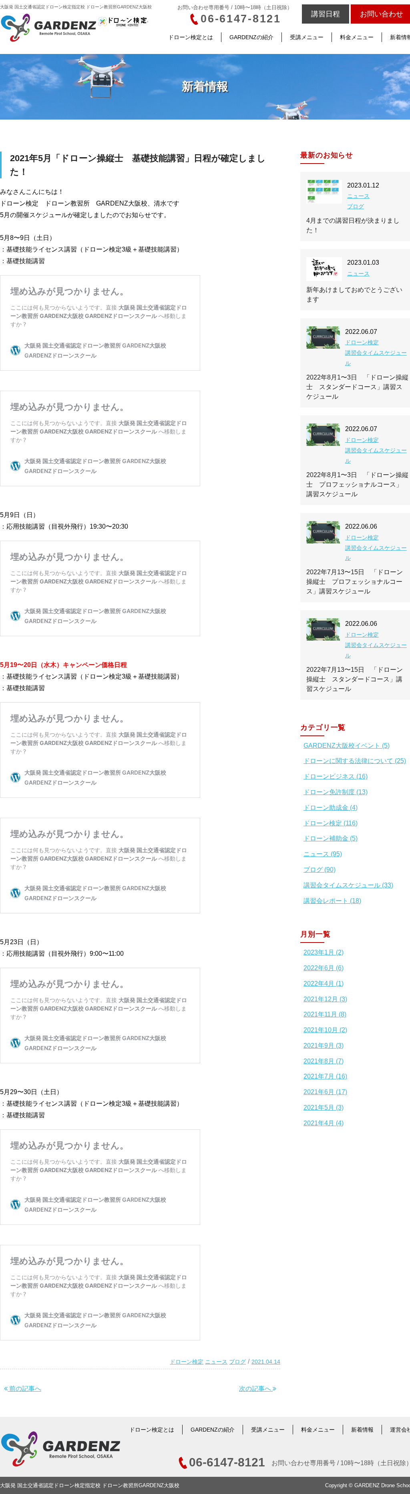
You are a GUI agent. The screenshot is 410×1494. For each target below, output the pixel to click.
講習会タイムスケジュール (376, 358)
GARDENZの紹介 (251, 37)
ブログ (237, 1361)
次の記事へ (256, 1388)
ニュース (216, 1361)
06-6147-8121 (241, 18)
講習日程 (325, 14)
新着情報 (362, 1429)
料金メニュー (357, 37)
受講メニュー (307, 37)
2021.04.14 (265, 1361)
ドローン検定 (186, 1361)
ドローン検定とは (190, 37)
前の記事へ (24, 1388)
